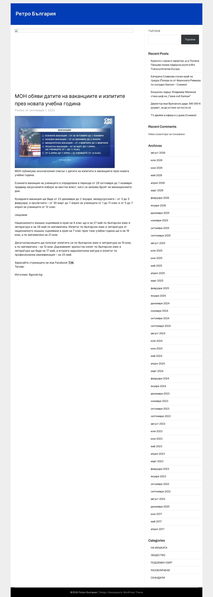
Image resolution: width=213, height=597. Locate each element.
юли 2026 (156, 160)
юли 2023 (157, 431)
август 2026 (158, 152)
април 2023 (158, 453)
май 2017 (156, 521)
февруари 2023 (160, 468)
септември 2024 (161, 325)
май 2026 (156, 175)
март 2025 (157, 280)
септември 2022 (161, 491)
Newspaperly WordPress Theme (125, 592)
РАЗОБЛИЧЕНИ (160, 570)
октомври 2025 (160, 228)
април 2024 (158, 363)
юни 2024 (157, 348)
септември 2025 (161, 235)
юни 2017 (156, 514)
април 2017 (157, 529)
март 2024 (157, 371)
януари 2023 (158, 476)
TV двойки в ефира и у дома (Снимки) (173, 115)
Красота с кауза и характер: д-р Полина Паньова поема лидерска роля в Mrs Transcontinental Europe (175, 64)
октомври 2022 (160, 484)
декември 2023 (160, 393)
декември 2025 (160, 212)
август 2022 (158, 498)
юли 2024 (157, 340)
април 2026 (158, 182)
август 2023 (158, 423)
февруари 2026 (160, 197)
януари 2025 (158, 295)
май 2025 (156, 265)
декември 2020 (160, 506)
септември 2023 (161, 416)
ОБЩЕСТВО (158, 555)
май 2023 (156, 446)
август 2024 (158, 333)
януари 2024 (158, 386)
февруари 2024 (160, 378)
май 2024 (156, 355)
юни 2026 (156, 167)
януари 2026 (158, 205)
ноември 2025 (159, 220)
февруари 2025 (160, 288)
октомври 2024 (160, 318)
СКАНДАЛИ (158, 577)
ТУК (71, 262)
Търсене (154, 31)
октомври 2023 (160, 408)
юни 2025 (156, 258)
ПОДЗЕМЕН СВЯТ (161, 562)
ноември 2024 (159, 310)
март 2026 (157, 190)
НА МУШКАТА (159, 547)
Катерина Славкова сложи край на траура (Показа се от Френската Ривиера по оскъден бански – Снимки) (176, 80)
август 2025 (158, 243)
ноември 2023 (159, 401)
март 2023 (157, 461)
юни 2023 (157, 438)
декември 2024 (160, 303)
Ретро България (36, 14)
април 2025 (158, 273)
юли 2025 (156, 250)
